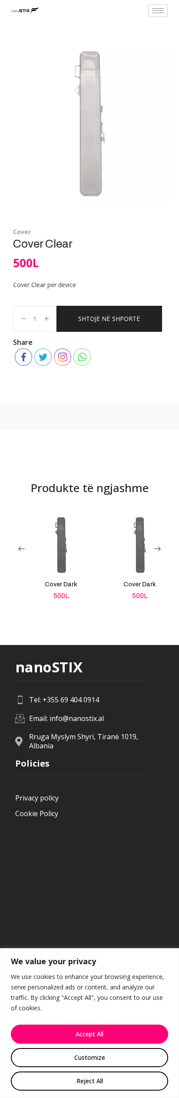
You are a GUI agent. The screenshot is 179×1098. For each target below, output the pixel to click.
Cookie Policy (36, 813)
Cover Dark (61, 584)
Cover (22, 232)
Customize (89, 1057)
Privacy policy (37, 798)
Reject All (89, 1081)
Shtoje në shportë (109, 318)
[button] (21, 548)
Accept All (89, 1034)
